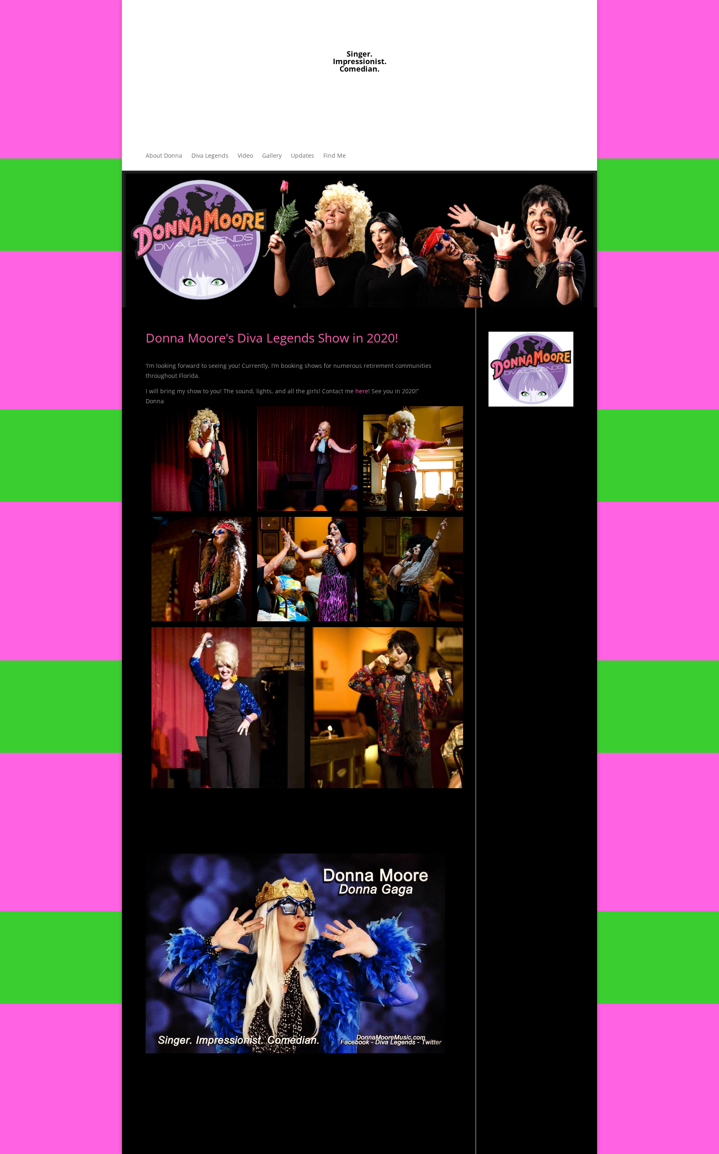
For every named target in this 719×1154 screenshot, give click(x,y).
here (361, 391)
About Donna (164, 156)
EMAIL (331, 95)
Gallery (272, 156)
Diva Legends (209, 156)
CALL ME (384, 95)
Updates (302, 156)
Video (245, 156)
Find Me (334, 156)
